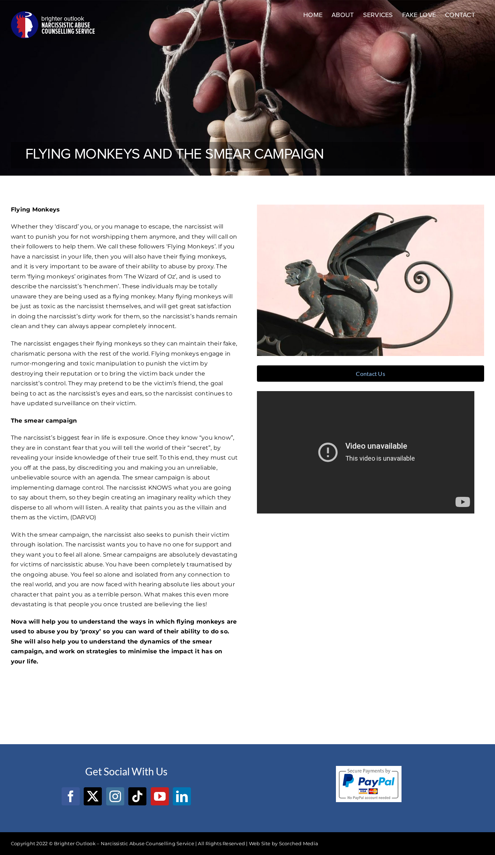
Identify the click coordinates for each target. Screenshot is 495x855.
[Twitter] (93, 796)
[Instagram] (115, 796)
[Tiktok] (137, 796)
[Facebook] (71, 796)
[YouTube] (160, 796)
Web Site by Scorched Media (283, 843)
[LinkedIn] (182, 796)
